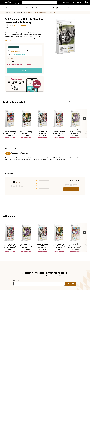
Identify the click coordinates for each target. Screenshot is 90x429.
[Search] (55, 2)
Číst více (7, 40)
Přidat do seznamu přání (66, 58)
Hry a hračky (35, 7)
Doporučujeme (69, 101)
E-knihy (14, 7)
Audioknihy (21, 7)
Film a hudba (42, 7)
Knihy (8, 7)
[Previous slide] (49, 37)
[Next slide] (81, 37)
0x (14, 25)
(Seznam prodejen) (15, 51)
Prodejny (59, 7)
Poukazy (29, 7)
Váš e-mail (16, 281)
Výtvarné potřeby (18, 12)
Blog (64, 7)
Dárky (54, 7)
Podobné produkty (81, 101)
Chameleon (23, 25)
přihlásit (71, 283)
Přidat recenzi (71, 189)
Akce (69, 7)
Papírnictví (49, 7)
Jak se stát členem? (27, 64)
